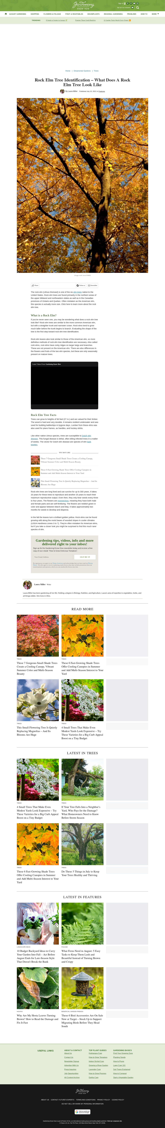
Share (36, 285)
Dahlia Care (93, 1077)
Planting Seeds (119, 1057)
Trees (96, 71)
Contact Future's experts (62, 1100)
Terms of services (58, 563)
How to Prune (118, 1061)
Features (102, 91)
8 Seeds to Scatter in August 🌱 (56, 20)
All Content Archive (72, 1077)
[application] (64, 385)
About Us (68, 1053)
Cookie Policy (118, 1100)
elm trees (77, 292)
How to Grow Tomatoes (98, 1057)
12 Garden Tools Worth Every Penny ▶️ (117, 20)
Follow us (82, 285)
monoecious (63, 501)
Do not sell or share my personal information (82, 1104)
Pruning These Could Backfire (85, 20)
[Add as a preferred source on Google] (82, 1111)
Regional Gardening (113, 14)
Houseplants (93, 14)
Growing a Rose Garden (98, 1065)
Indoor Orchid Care (96, 1061)
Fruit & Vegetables (74, 14)
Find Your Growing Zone (123, 1053)
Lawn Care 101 (119, 1065)
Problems (131, 14)
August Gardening (17, 14)
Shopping (35, 14)
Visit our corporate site (114, 1121)
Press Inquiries (70, 1069)
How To (144, 14)
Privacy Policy (103, 1100)
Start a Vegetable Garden (123, 1077)
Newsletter (94, 285)
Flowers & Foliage (52, 14)
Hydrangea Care (95, 1053)
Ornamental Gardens (82, 71)
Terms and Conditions (85, 1100)
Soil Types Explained (121, 1069)
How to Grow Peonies (97, 1073)
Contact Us (68, 1057)
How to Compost (119, 1073)
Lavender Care (95, 1069)
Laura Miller (72, 91)
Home (67, 71)
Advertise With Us (71, 1065)
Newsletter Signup (71, 1061)
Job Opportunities (71, 1073)
